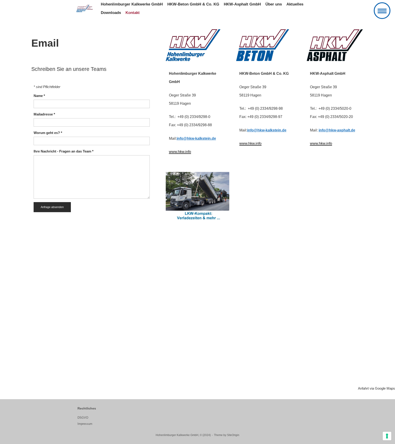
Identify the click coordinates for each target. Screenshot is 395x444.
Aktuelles (294, 4)
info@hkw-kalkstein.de (196, 138)
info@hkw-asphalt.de (337, 130)
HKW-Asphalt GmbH (242, 4)
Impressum (84, 423)
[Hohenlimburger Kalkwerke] (84, 8)
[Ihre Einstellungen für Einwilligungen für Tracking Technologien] (387, 436)
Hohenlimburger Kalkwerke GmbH (132, 4)
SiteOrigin (233, 435)
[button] (382, 10)
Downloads (111, 13)
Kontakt (132, 13)
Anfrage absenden (52, 207)
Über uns (273, 4)
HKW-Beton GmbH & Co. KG (193, 4)
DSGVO (82, 417)
